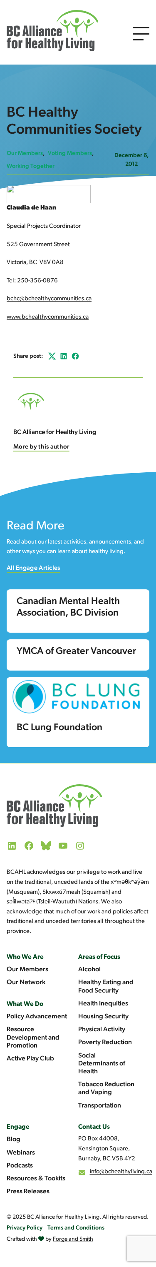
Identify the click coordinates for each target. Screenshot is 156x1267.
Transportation (99, 1105)
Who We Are (25, 957)
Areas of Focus (99, 957)
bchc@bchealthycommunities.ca (49, 299)
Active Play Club (30, 1058)
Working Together (30, 166)
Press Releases (28, 1191)
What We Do (25, 1004)
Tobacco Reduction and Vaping (106, 1088)
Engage (18, 1127)
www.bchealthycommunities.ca (48, 317)
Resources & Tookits (36, 1178)
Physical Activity (101, 1029)
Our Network (26, 982)
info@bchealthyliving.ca (121, 1172)
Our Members (25, 153)
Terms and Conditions (75, 1228)
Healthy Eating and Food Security (106, 986)
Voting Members (70, 153)
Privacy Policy (24, 1228)
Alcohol (89, 969)
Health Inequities (103, 1003)
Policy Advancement (37, 1016)
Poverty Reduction (105, 1042)
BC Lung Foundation (59, 728)
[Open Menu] (141, 33)
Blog (13, 1139)
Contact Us (94, 1127)
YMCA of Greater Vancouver (76, 651)
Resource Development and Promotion (33, 1037)
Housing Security (103, 1016)
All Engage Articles (33, 568)
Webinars (21, 1153)
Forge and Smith (73, 1239)
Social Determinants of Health (101, 1064)
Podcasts (20, 1165)
